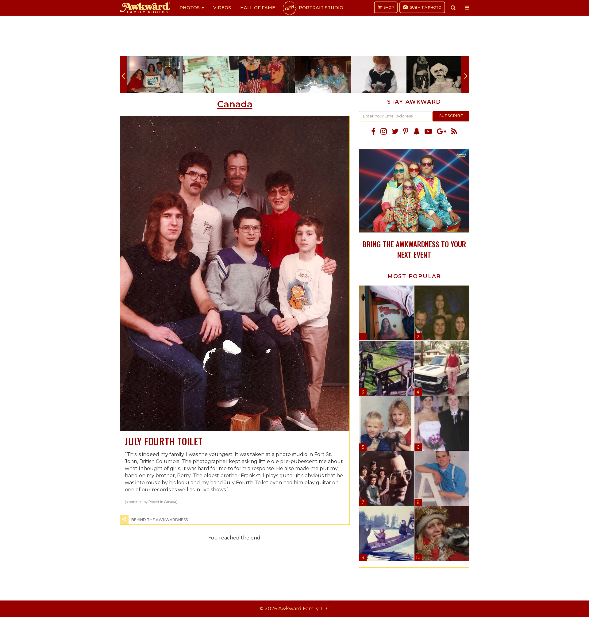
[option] (155, 74)
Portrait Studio (313, 8)
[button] (453, 7)
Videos (222, 7)
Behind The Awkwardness (159, 519)
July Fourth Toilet (164, 441)
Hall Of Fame (257, 7)
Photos (190, 7)
